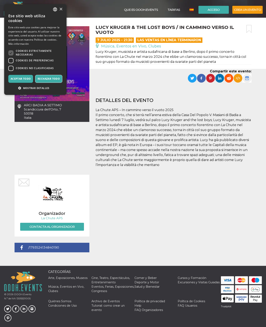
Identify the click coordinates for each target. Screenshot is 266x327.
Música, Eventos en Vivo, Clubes (130, 46)
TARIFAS (173, 10)
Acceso (214, 10)
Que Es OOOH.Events (141, 10)
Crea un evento (247, 10)
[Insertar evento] (238, 78)
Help (137, 305)
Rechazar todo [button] (49, 79)
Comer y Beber (145, 278)
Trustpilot (226, 306)
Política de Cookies (191, 301)
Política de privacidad (149, 301)
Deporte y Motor (146, 282)
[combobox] (55, 9)
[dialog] (35, 49)
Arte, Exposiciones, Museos (67, 278)
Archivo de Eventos (105, 301)
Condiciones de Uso (62, 305)
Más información (18, 44)
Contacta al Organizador (52, 227)
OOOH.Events (22, 294)
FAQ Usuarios (187, 305)
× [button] (60, 9)
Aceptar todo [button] (21, 79)
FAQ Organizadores (148, 310)
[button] (35, 88)
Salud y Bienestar (147, 287)
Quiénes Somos (59, 301)
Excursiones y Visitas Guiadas (199, 282)
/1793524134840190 (43, 247)
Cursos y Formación (192, 278)
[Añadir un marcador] (248, 29)
